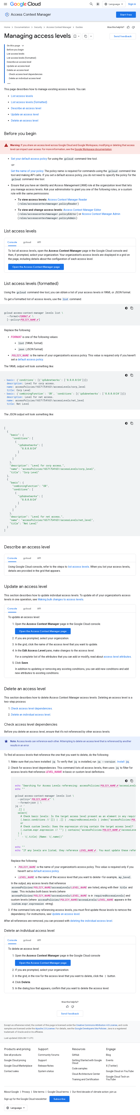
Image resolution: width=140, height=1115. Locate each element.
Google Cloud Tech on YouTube (117, 1078)
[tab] (12, 242)
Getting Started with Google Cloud (87, 1061)
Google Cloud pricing (15, 1060)
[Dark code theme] (126, 308)
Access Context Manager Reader (67, 199)
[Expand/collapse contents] (23, 46)
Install (123, 761)
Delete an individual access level (30, 714)
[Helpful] (128, 27)
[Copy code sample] (132, 308)
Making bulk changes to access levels (60, 599)
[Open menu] (5, 4)
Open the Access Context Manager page (36, 266)
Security (38, 27)
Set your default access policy (29, 158)
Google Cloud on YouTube (120, 1071)
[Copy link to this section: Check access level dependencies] (60, 725)
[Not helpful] (133, 27)
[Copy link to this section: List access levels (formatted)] (62, 284)
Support (42, 1060)
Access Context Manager (31, 14)
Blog (108, 1054)
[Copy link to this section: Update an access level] (50, 587)
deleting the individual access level (91, 920)
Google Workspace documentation (93, 149)
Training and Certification (85, 1079)
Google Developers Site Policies (90, 1028)
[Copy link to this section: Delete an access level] (49, 689)
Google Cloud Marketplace (18, 1065)
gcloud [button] (27, 242)
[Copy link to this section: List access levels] (39, 231)
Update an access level (25, 114)
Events (109, 1060)
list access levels (78, 566)
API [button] (39, 242)
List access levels (22, 96)
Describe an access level (26, 108)
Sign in (132, 4)
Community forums (48, 1054)
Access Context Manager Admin (101, 214)
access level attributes (117, 656)
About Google (11, 1091)
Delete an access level (24, 120)
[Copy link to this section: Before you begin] (39, 134)
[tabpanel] (70, 259)
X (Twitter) (112, 1065)
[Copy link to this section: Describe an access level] (53, 547)
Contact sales (11, 1071)
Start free (126, 14)
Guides (79, 27)
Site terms (38, 1091)
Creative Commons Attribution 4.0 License (96, 1025)
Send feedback (123, 36)
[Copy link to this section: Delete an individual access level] (57, 931)
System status (46, 1071)
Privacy (26, 1091)
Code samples (79, 1068)
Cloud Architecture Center (86, 1074)
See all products (12, 1054)
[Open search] (91, 4)
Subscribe (59, 1099)
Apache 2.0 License (45, 1028)
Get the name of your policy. (27, 171)
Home (7, 27)
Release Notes (46, 1065)
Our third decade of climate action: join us (94, 1091)
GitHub (75, 1054)
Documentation (22, 27)
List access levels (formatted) (29, 102)
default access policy (30, 359)
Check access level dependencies (31, 708)
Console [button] (12, 242)
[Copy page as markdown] (86, 36)
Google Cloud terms (58, 1091)
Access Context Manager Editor (82, 209)
